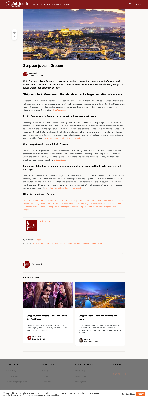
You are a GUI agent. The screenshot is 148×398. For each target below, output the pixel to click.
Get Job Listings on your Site (16, 382)
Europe (26, 210)
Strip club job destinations (72, 243)
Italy (114, 200)
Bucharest (48, 200)
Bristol (42, 206)
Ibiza (25, 200)
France (65, 203)
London (118, 203)
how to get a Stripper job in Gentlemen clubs (62, 138)
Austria (116, 206)
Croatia (91, 206)
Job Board (44, 371)
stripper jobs (59, 160)
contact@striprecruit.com (119, 374)
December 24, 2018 (39, 339)
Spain (31, 200)
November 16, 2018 (91, 341)
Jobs (34, 4)
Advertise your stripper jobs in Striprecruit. (63, 188)
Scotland (39, 200)
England (88, 203)
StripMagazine (80, 382)
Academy (55, 4)
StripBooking (80, 371)
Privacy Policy (11, 371)
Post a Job (44, 376)
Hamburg (35, 203)
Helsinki (72, 203)
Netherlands (84, 200)
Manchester (109, 203)
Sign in (138, 4)
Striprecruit (33, 73)
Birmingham (52, 206)
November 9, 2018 (36, 75)
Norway (74, 200)
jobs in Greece (59, 110)
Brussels (99, 206)
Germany (51, 203)
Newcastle (97, 203)
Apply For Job (45, 382)
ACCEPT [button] (141, 394)
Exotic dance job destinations (50, 243)
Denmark (74, 206)
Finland (81, 203)
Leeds (35, 206)
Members (66, 4)
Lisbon (57, 200)
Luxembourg (96, 200)
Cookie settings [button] (128, 394)
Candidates (44, 4)
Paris (58, 203)
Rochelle (87, 339)
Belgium (107, 206)
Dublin (120, 200)
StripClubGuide (80, 376)
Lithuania (107, 200)
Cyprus (83, 206)
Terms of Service (12, 376)
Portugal (65, 200)
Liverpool (28, 206)
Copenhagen (63, 206)
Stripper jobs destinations (92, 243)
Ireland (26, 203)
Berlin (43, 203)
